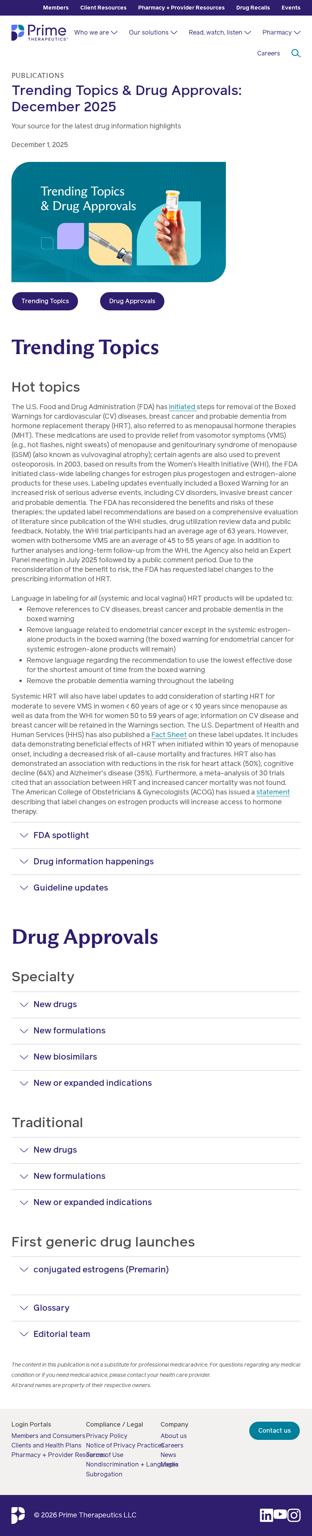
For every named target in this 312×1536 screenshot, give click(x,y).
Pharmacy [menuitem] (277, 32)
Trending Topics (45, 301)
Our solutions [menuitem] (149, 32)
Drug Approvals (132, 301)
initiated (183, 406)
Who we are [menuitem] (91, 32)
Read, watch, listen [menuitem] (215, 32)
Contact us (274, 1430)
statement (273, 792)
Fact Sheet (169, 734)
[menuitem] (56, 8)
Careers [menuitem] (268, 53)
